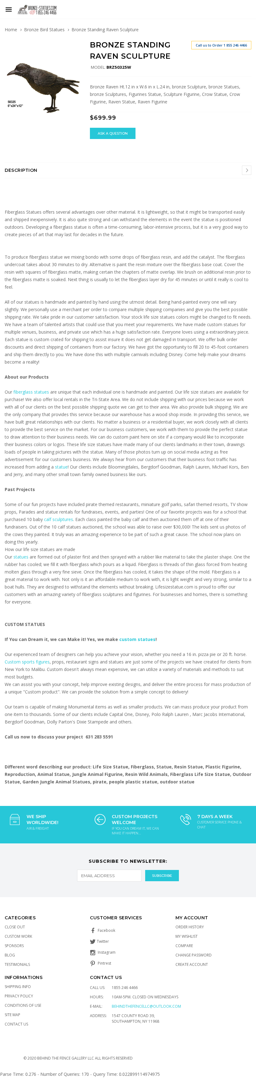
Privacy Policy (19, 996)
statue (61, 467)
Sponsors (14, 945)
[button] (75, 46)
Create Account (191, 964)
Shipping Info (18, 986)
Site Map (12, 1014)
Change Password (193, 955)
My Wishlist (186, 936)
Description (21, 170)
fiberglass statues (31, 392)
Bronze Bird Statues (44, 29)
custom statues (137, 639)
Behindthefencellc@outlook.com (146, 1006)
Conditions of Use (23, 1005)
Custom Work (18, 936)
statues (21, 557)
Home (11, 29)
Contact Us (16, 1024)
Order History (189, 927)
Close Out (15, 927)
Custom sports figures (27, 662)
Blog (10, 955)
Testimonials (17, 964)
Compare (184, 945)
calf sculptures (58, 519)
